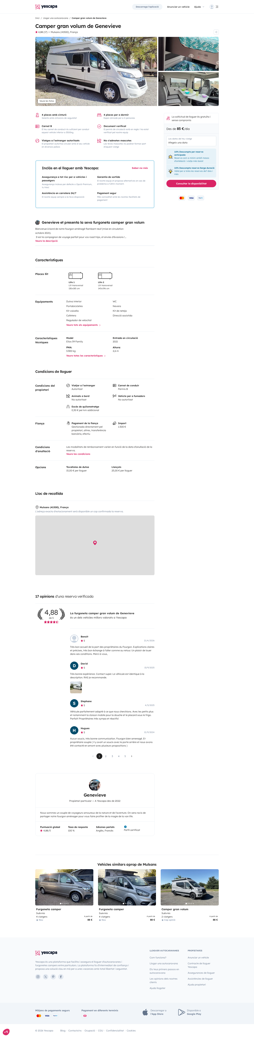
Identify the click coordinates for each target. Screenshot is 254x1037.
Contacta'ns (75, 1030)
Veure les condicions (78, 453)
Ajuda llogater (157, 988)
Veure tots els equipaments (82, 324)
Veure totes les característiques (84, 355)
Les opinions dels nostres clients (163, 980)
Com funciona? (158, 957)
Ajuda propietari (197, 984)
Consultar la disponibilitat (191, 183)
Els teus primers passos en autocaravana (164, 971)
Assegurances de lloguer (201, 972)
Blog (62, 1030)
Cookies (131, 1030)
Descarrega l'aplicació (147, 6)
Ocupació (90, 1030)
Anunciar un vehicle (178, 6)
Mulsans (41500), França (64, 32)
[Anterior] (38, 887)
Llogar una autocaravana (164, 963)
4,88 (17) (42, 32)
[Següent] (89, 887)
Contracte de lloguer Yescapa (199, 965)
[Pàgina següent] (132, 756)
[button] (6, 1032)
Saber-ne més (140, 167)
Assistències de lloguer (200, 978)
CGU (100, 1030)
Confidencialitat (115, 1030)
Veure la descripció (46, 240)
